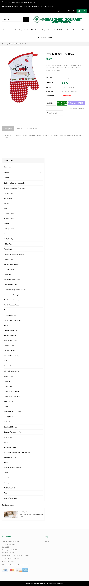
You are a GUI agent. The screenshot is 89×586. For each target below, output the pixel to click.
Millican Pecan (8, 244)
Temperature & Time (10, 447)
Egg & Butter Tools (10, 478)
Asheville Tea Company (11, 356)
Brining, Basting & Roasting (12, 320)
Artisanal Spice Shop (10, 315)
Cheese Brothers (9, 351)
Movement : (50, 91)
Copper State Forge (10, 285)
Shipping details (31, 129)
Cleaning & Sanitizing (10, 330)
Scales (6, 442)
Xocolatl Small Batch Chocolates (14, 254)
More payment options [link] (76, 108)
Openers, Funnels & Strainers (13, 432)
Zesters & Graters (9, 422)
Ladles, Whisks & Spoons (12, 396)
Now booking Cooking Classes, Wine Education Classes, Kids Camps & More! (28, 6)
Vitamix (6, 472)
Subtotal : (49, 82)
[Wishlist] (74, 11)
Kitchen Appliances (10, 457)
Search (46, 541)
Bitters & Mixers (9, 401)
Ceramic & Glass (9, 345)
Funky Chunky (8, 239)
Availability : (50, 95)
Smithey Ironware (9, 229)
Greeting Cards (9, 213)
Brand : (48, 87)
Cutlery (6, 177)
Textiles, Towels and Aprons (13, 300)
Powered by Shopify (57, 583)
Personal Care (8, 193)
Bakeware (7, 172)
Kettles (6, 208)
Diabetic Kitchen (9, 269)
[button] (62, 103)
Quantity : (49, 78)
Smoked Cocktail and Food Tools (14, 188)
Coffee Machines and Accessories (14, 183)
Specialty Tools (9, 366)
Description (8, 129)
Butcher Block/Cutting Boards (13, 295)
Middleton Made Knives (11, 264)
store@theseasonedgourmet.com (16, 565)
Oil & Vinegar (8, 437)
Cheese (6, 234)
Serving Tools (8, 417)
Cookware (7, 167)
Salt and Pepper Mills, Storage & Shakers (17, 452)
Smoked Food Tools (10, 340)
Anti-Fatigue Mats (9, 488)
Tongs (6, 325)
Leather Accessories (10, 498)
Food (5, 310)
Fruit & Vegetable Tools (11, 305)
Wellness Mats (8, 198)
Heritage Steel (8, 259)
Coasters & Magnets (10, 427)
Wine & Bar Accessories (11, 371)
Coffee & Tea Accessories (12, 391)
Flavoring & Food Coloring (12, 467)
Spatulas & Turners (10, 335)
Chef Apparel (8, 483)
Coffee (6, 361)
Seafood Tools (8, 376)
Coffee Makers (8, 386)
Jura (5, 493)
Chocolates (7, 274)
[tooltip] (66, 104)
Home (4, 44)
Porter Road (8, 249)
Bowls (6, 462)
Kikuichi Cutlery (9, 218)
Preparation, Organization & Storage (15, 290)
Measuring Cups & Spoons (12, 411)
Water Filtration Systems (12, 279)
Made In (6, 203)
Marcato (6, 224)
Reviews (19, 129)
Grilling (6, 406)
